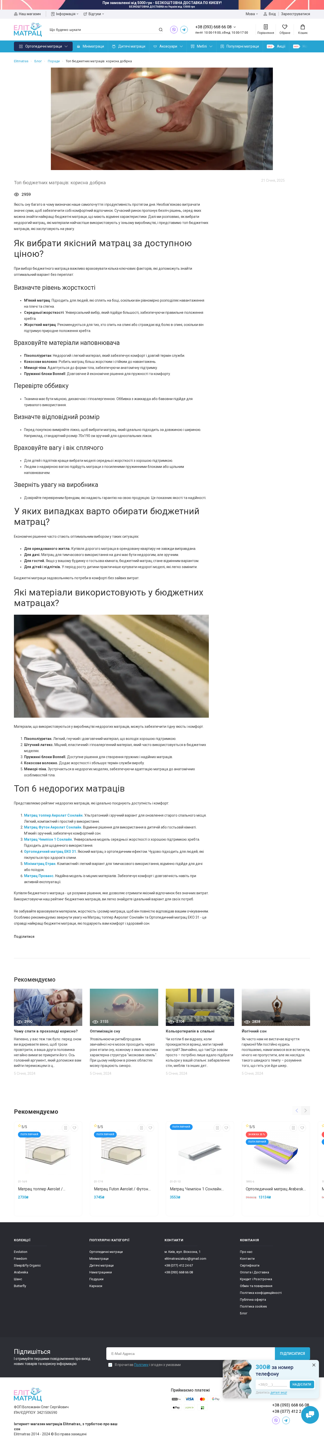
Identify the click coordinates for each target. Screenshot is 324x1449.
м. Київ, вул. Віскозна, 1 (182, 1252)
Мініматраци (93, 46)
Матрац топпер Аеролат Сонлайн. (54, 815)
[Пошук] (161, 30)
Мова (250, 14)
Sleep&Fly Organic (27, 1265)
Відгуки (95, 14)
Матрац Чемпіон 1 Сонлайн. (48, 839)
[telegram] (184, 29)
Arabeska (21, 1272)
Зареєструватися (295, 14)
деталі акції (278, 1392)
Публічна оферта (253, 1299)
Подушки (96, 1279)
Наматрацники (100, 1272)
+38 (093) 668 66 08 (179, 1272)
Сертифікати (249, 1265)
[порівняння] (65, 1128)
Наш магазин (30, 14)
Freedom (20, 1258)
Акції (281, 46)
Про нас (246, 1252)
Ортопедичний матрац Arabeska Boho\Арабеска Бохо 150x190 (275, 1189)
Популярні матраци (243, 46)
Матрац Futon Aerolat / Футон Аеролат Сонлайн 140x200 (121, 1189)
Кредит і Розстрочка (256, 1279)
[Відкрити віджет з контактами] (310, 1415)
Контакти (247, 1258)
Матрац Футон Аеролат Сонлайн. (53, 827)
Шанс (18, 1279)
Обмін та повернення (256, 1286)
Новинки (310, 46)
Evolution (20, 1252)
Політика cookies (253, 1306)
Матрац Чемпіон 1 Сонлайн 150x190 (195, 1189)
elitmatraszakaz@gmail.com (185, 1258)
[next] (74, 1152)
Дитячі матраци (131, 46)
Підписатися (292, 1354)
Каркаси (95, 1286)
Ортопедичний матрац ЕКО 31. (50, 852)
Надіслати (302, 1384)
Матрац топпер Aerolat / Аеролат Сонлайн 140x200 (42, 1189)
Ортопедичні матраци (43, 46)
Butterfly (20, 1286)
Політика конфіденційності (261, 1293)
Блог (243, 1313)
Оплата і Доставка (254, 1272)
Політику (141, 1365)
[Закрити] (313, 1365)
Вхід (272, 14)
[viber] (174, 29)
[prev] (296, 1110)
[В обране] (74, 1128)
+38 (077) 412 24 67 (179, 1265)
